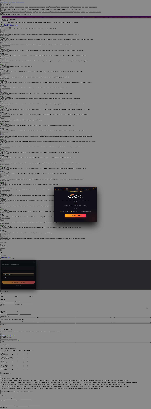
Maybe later (75, 218)
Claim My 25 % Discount (76, 215)
